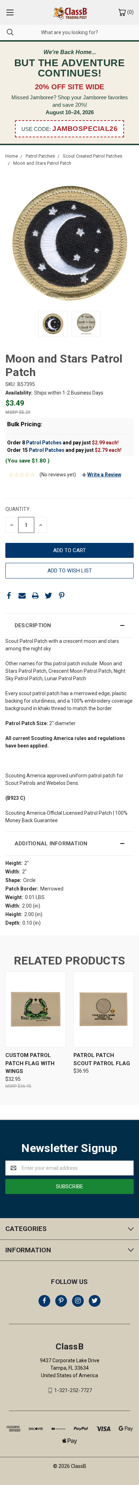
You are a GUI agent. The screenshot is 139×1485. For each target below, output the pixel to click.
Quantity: (18, 509)
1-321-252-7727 (73, 1390)
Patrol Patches (44, 442)
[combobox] (69, 32)
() (130, 12)
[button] (69, 625)
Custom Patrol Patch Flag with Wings (30, 1063)
